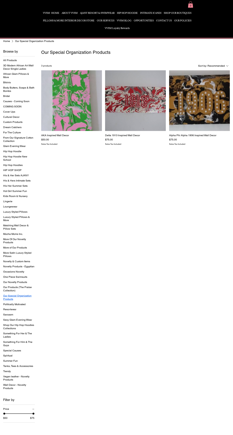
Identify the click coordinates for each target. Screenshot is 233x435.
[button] (190, 4)
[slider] (4, 414)
